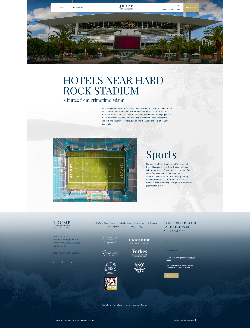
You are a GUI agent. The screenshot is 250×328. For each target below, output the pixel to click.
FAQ (140, 226)
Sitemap (128, 305)
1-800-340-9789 (77, 7)
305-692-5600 (59, 245)
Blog (133, 226)
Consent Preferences (140, 305)
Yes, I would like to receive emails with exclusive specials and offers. (180, 267)
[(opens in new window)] (110, 241)
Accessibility (106, 305)
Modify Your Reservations (104, 223)
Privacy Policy (118, 305)
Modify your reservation (172, 9)
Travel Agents (113, 226)
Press (125, 226)
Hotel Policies (124, 223)
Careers (153, 223)
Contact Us (139, 223)
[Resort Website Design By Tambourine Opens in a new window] (185, 320)
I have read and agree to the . (181, 259)
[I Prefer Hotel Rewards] (139, 241)
